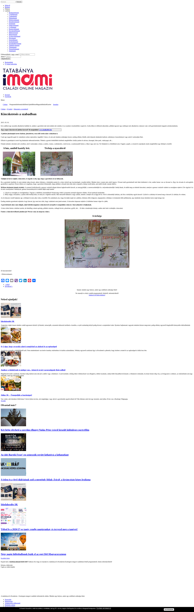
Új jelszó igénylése (11, 64)
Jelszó (3, 56)
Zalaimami (12, 51)
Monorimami (13, 34)
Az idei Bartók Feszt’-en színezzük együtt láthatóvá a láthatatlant (35, 454)
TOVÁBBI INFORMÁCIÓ (103, 608)
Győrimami (12, 27)
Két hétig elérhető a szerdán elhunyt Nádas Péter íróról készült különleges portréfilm (45, 430)
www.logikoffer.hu (45, 130)
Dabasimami (13, 18)
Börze (34, 104)
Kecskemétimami (14, 31)
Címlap (5, 104)
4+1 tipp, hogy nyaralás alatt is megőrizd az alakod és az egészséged (29, 346)
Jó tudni (9, 109)
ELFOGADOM (169, 609)
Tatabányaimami (14, 45)
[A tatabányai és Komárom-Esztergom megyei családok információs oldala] (28, 91)
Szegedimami (13, 40)
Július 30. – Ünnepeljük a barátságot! (16, 395)
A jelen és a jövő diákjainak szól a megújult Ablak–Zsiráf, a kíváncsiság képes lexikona (46, 479)
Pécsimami (12, 38)
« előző (7, 284)
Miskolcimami (13, 33)
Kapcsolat (8, 599)
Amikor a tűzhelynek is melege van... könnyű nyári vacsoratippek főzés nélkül (33, 370)
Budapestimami (14, 13)
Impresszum (9, 601)
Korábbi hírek (5, 558)
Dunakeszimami (14, 22)
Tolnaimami (12, 47)
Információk (20, 104)
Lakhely (7, 11)
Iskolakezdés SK (7, 321)
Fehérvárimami (13, 25)
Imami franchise (10, 607)
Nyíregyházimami (14, 36)
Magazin (39, 104)
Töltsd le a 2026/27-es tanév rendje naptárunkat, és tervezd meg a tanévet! (39, 529)
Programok (13, 104)
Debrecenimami (14, 20)
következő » (9, 286)
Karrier (49, 104)
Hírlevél (7, 5)
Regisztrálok (9, 62)
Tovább (3, 401)
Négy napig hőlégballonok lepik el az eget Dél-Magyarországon (33, 554)
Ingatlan (55, 104)
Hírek (26, 104)
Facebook (8, 96)
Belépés (7, 7)
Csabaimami (13, 16)
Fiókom (7, 9)
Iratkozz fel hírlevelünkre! (97, 295)
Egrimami (12, 23)
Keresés (7, 95)
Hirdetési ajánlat (10, 605)
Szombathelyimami (15, 43)
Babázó (44, 104)
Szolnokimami (13, 42)
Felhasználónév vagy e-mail (10, 54)
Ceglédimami (13, 14)
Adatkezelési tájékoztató (12, 603)
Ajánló (30, 104)
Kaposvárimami (14, 29)
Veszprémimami (14, 49)
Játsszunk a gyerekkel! (21, 109)
